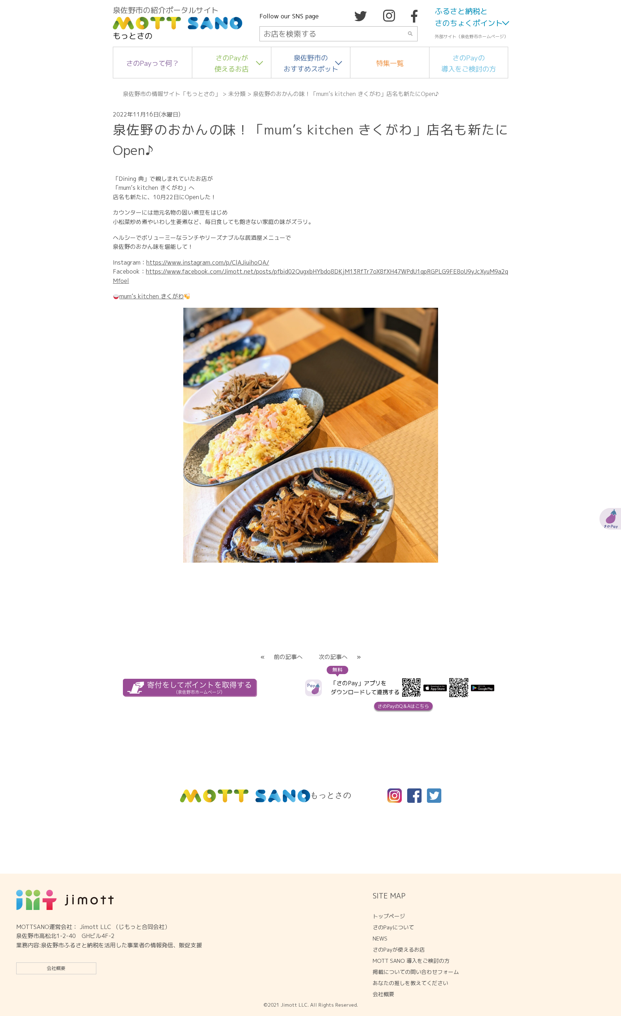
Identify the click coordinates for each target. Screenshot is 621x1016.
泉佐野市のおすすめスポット (311, 63)
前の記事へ (288, 657)
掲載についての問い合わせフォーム (416, 972)
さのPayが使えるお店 (232, 63)
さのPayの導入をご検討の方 (468, 63)
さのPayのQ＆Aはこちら (403, 706)
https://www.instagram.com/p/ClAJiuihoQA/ (207, 262)
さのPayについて (393, 927)
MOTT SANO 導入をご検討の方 (411, 961)
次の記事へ (333, 657)
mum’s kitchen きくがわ (151, 296)
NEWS (380, 938)
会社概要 (56, 968)
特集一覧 (390, 63)
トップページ (389, 916)
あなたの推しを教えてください (410, 983)
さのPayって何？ (152, 63)
